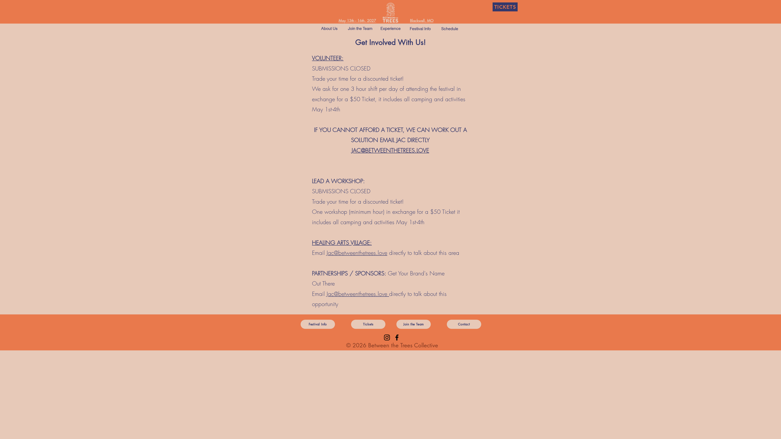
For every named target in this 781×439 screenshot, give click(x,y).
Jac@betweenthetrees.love (357, 252)
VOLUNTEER (327, 58)
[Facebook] (397, 337)
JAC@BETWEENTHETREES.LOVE (390, 150)
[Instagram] (387, 337)
